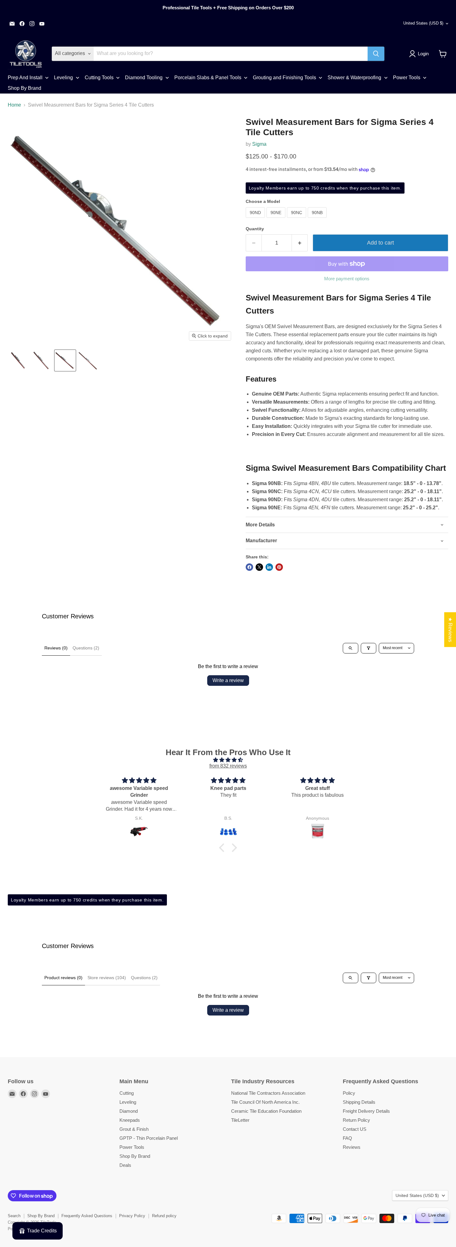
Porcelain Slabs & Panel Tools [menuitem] (207, 77)
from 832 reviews (228, 765)
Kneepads (129, 1120)
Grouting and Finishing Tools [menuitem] (284, 77)
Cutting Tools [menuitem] (99, 77)
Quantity (255, 228)
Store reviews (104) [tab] (106, 977)
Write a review (228, 680)
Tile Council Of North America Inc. (265, 1102)
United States (423, 23)
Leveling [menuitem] (63, 77)
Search (14, 1215)
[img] (228, 760)
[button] (420, 53)
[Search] (376, 54)
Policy (349, 1093)
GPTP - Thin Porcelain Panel (148, 1138)
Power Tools (131, 1147)
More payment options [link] (346, 278)
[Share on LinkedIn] (269, 567)
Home (14, 105)
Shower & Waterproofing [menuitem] (354, 77)
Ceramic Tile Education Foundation (266, 1111)
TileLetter (240, 1120)
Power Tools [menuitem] (406, 77)
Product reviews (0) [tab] (63, 977)
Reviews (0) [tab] (56, 647)
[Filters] (368, 648)
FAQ (347, 1138)
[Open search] (350, 648)
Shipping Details (359, 1102)
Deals (125, 1165)
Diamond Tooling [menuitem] (144, 77)
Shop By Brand (134, 1156)
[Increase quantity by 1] (300, 242)
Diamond (128, 1111)
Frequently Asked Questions (86, 1215)
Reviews (351, 1147)
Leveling (127, 1102)
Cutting (126, 1093)
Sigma (259, 144)
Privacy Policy (132, 1215)
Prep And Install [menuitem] (25, 77)
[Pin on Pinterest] (279, 567)
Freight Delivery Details (366, 1111)
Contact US (354, 1129)
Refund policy (164, 1215)
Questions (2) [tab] (86, 647)
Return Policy (356, 1120)
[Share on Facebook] (249, 567)
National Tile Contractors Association (268, 1093)
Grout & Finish (134, 1129)
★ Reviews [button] (450, 629)
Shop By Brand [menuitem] (24, 88)
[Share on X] (259, 567)
